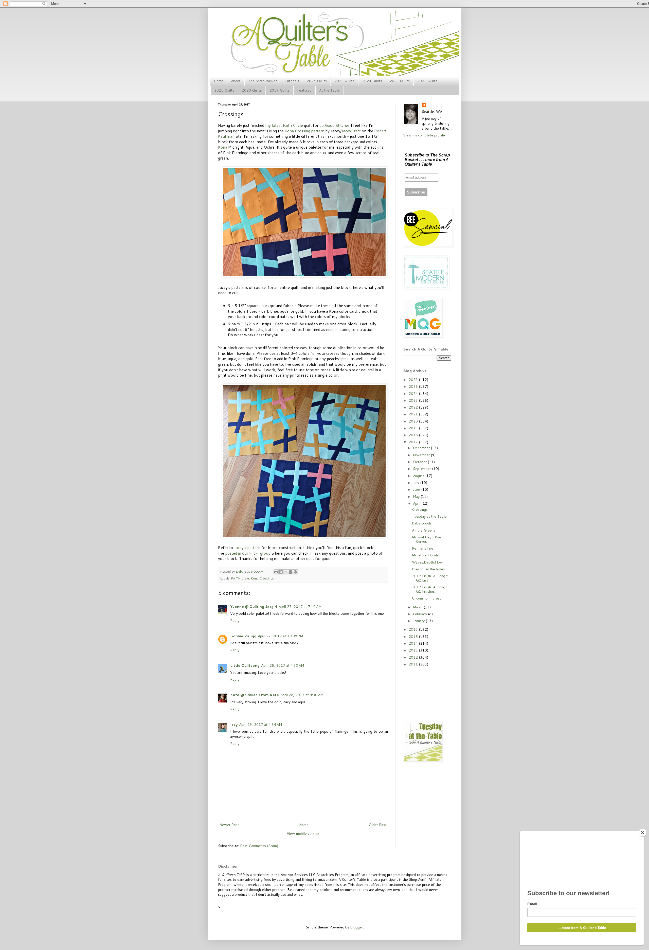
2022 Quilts (427, 80)
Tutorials (292, 80)
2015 (414, 636)
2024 (414, 393)
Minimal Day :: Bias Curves (427, 539)
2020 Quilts (252, 90)
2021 (414, 414)
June (417, 489)
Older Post (378, 824)
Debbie (241, 571)
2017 (414, 442)
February (420, 614)
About (236, 80)
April (417, 503)
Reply (234, 620)
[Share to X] (285, 571)
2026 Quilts (317, 80)
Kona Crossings (262, 578)
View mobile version (303, 833)
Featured (304, 90)
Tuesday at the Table (429, 516)
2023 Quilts (400, 80)
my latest (273, 125)
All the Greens (423, 530)
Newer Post (229, 824)
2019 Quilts (279, 90)
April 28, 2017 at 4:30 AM (282, 665)
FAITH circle (240, 578)
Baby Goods (422, 523)
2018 (414, 434)
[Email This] (276, 571)
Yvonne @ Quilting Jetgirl (253, 606)
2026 (414, 379)
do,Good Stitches (334, 125)
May (417, 496)
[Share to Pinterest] (295, 571)
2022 (414, 407)
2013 (414, 650)
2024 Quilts (372, 80)
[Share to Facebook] (290, 571)
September (422, 468)
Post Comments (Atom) (259, 845)
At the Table (329, 90)
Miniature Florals (425, 555)
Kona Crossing (297, 131)
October (420, 461)
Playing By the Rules (428, 569)
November (422, 455)
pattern (317, 131)
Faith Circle (293, 125)
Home (218, 80)
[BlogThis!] (280, 571)
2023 (414, 400)
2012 (414, 657)
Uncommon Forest (426, 598)
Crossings (420, 509)
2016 (414, 629)
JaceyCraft (351, 131)
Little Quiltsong (245, 665)
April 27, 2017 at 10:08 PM (280, 636)
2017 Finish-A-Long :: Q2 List (430, 578)
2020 (414, 421)
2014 (414, 643)
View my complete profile (424, 135)
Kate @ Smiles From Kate (254, 694)
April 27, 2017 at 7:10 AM (300, 606)
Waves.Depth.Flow (427, 562)
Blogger (356, 927)
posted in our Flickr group (248, 553)
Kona (222, 147)
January (419, 620)
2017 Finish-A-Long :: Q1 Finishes (430, 589)
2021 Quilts (224, 90)
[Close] (642, 832)
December (422, 447)
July (416, 482)
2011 (414, 664)
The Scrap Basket (262, 80)
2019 (414, 428)
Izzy (234, 724)
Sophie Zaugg (243, 636)
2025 (414, 386)
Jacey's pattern (247, 547)
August (419, 475)
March (418, 607)
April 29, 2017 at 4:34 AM (260, 724)
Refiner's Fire (422, 548)
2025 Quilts (344, 80)
